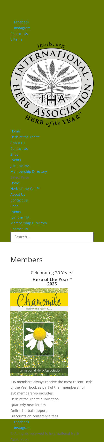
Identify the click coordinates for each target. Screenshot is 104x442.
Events (15, 160)
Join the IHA (19, 165)
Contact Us (19, 33)
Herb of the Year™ (25, 137)
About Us (17, 142)
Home (15, 131)
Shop (14, 154)
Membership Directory (28, 171)
